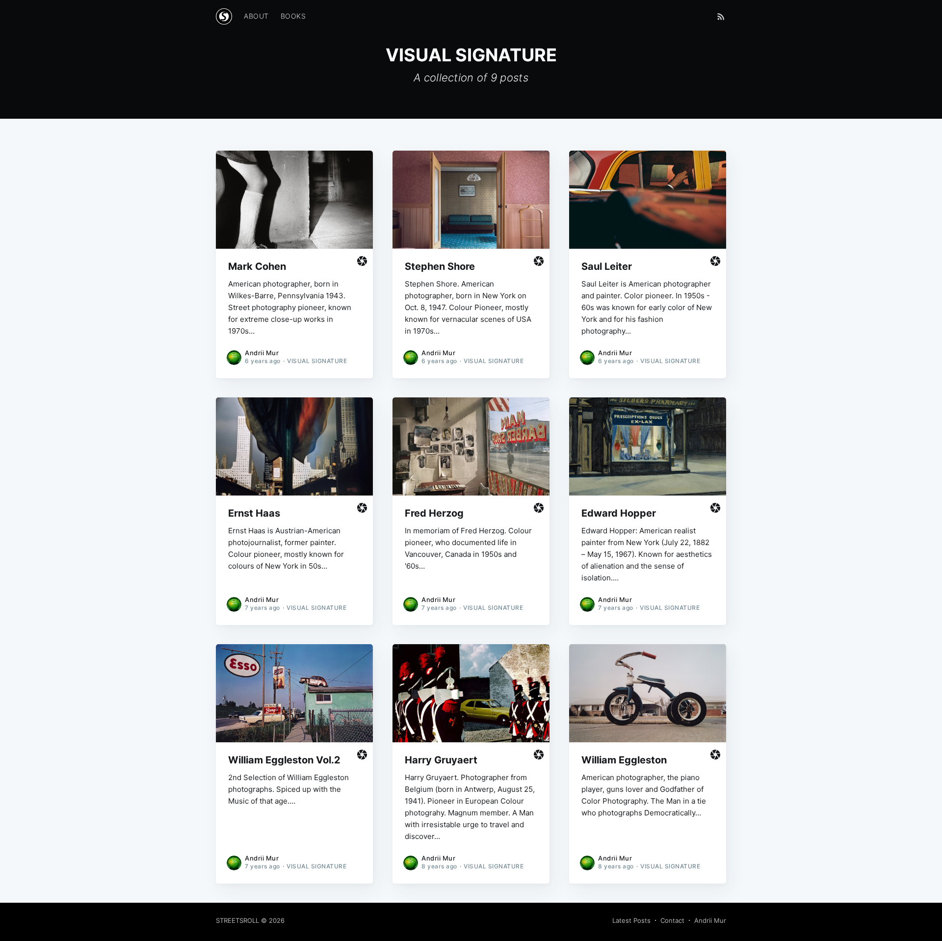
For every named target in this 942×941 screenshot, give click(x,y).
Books (293, 16)
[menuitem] (256, 16)
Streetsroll (237, 920)
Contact (672, 920)
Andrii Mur (262, 353)
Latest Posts (631, 920)
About (256, 16)
